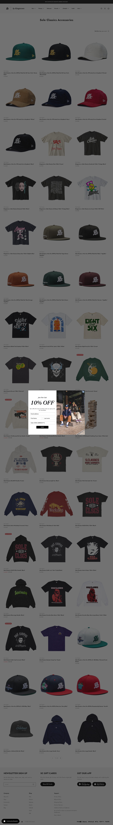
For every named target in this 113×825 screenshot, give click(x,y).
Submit (42, 427)
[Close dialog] (83, 392)
